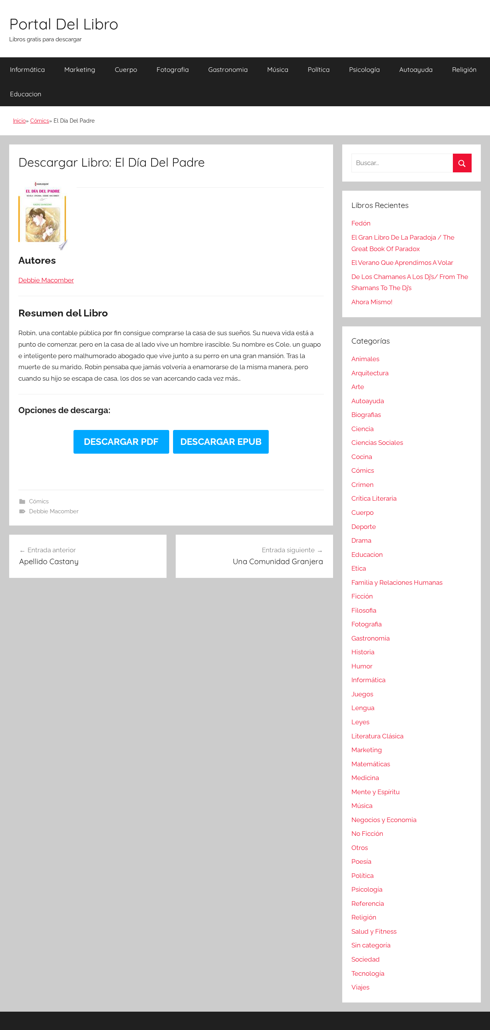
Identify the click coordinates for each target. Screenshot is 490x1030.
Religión (464, 69)
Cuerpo (126, 69)
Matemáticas (370, 764)
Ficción (362, 596)
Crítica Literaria (374, 498)
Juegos (362, 694)
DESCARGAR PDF (121, 441)
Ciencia (362, 429)
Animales (365, 359)
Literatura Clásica (377, 736)
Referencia (367, 903)
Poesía (361, 861)
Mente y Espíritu (375, 792)
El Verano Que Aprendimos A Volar (402, 262)
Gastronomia (228, 69)
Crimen (362, 484)
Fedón (361, 223)
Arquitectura (370, 373)
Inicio (19, 121)
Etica (358, 568)
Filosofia (363, 610)
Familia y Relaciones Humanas (397, 582)
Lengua (362, 708)
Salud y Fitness (374, 931)
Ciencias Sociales (377, 442)
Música (277, 69)
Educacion (25, 94)
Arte (357, 387)
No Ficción (367, 833)
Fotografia (173, 69)
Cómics (39, 121)
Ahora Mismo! (371, 302)
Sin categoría (370, 945)
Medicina (365, 778)
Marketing (79, 69)
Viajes (360, 987)
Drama (361, 540)
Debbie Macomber (53, 511)
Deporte (363, 526)
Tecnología (367, 973)
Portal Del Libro (63, 23)
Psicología (364, 69)
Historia (362, 652)
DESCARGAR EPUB (220, 441)
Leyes (360, 722)
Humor (361, 666)
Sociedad (365, 959)
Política (319, 69)
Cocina (361, 457)
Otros (359, 848)
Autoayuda (416, 69)
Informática (27, 69)
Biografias (366, 414)
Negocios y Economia (383, 820)
